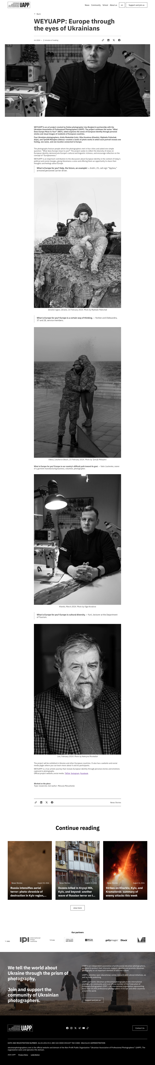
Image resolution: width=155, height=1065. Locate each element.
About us (113, 5)
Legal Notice (35, 1055)
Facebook (84, 773)
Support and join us (136, 5)
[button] (96, 5)
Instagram (75, 773)
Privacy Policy (23, 1055)
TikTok (67, 773)
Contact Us (139, 1028)
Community (96, 5)
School (105, 5)
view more (77, 908)
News (87, 5)
